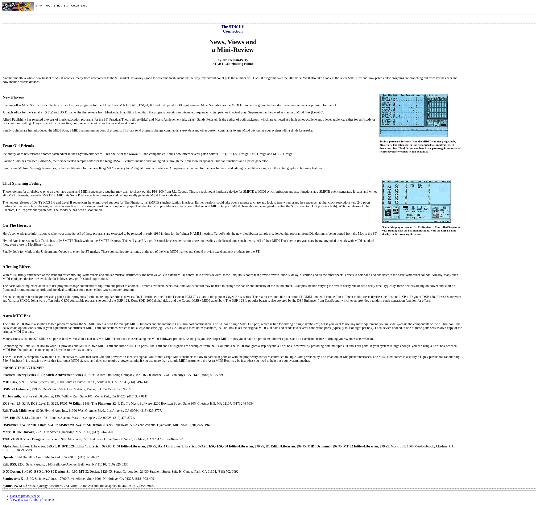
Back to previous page (25, 496)
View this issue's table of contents (32, 499)
